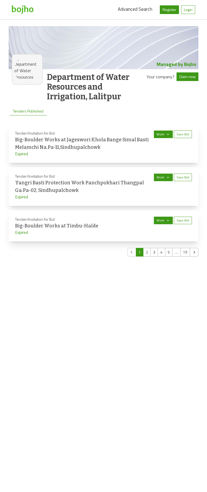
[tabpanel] (103, 190)
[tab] (28, 111)
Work (160, 134)
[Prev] (131, 252)
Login (188, 9)
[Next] (194, 252)
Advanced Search (135, 9)
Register (169, 9)
